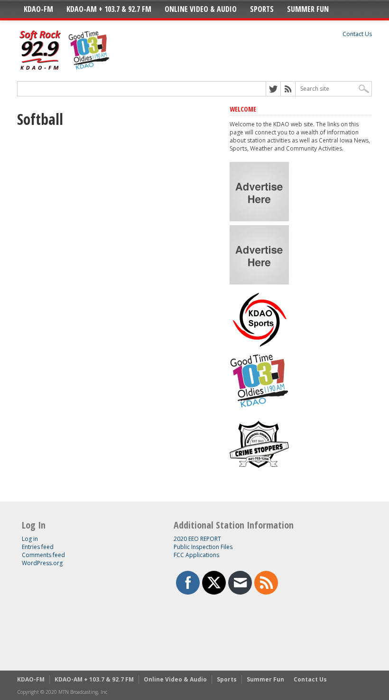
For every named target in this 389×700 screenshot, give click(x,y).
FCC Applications (196, 555)
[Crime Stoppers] (259, 472)
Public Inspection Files (203, 547)
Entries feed (38, 547)
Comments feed (43, 555)
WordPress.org (42, 563)
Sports (262, 9)
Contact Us (357, 34)
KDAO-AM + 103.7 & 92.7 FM (108, 9)
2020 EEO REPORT (197, 539)
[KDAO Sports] (259, 345)
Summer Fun (308, 9)
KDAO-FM (38, 9)
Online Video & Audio (201, 9)
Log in (30, 539)
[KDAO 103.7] (259, 409)
